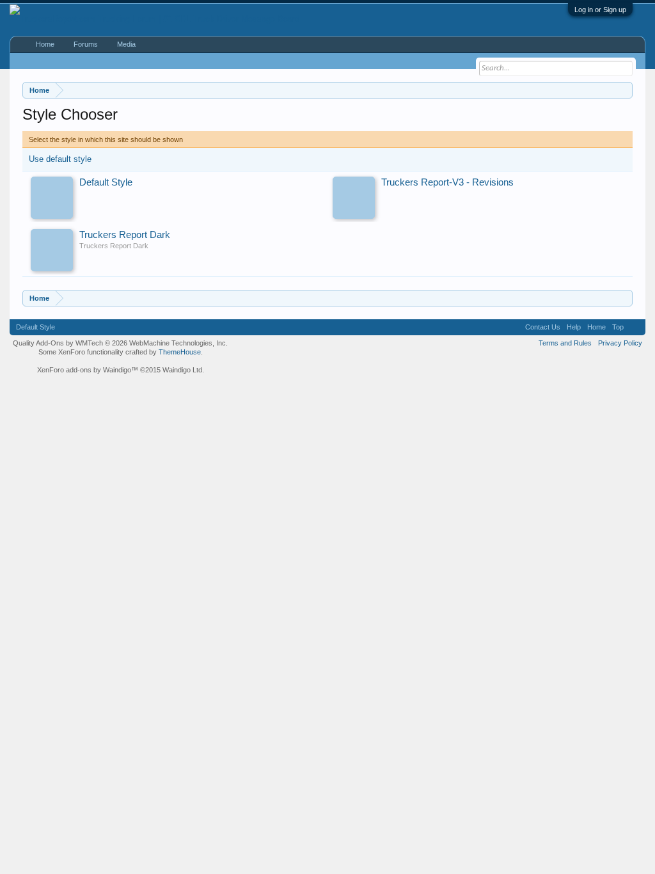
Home (45, 44)
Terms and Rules (565, 343)
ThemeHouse (180, 352)
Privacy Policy (620, 343)
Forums (86, 44)
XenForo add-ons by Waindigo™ (87, 370)
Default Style (35, 327)
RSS (634, 326)
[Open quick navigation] (624, 90)
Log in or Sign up (600, 9)
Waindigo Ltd (182, 370)
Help (574, 327)
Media (126, 44)
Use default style (60, 159)
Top (618, 327)
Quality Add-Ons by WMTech (120, 343)
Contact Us (542, 327)
